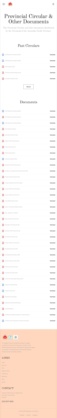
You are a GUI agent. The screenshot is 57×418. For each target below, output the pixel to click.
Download (52, 54)
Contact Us (4, 374)
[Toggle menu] (4, 4)
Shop (3, 379)
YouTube (28, 415)
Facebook (22, 415)
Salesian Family (6, 371)
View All (28, 87)
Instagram (35, 415)
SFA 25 (3, 382)
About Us (4, 365)
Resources (4, 376)
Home (3, 362)
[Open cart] (53, 4)
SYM (3, 368)
